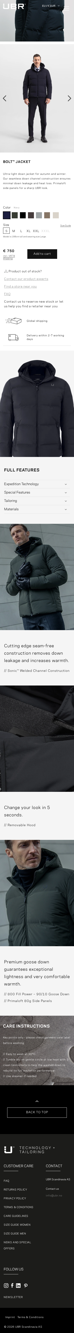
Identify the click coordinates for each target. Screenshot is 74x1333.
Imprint (10, 1317)
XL (29, 231)
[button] (63, 8)
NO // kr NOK (51, 26)
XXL (36, 231)
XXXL (44, 231)
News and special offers (17, 1245)
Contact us (52, 1189)
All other (48, 12)
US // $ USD (50, 45)
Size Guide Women (17, 1225)
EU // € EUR (49, 5)
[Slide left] (4, 98)
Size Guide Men (15, 1233)
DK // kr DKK (50, 16)
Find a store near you (20, 286)
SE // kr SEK (50, 30)
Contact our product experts (26, 279)
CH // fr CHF (50, 35)
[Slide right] (69, 98)
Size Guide (65, 226)
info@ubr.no (54, 1195)
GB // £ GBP (50, 40)
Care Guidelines (16, 1216)
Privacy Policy (15, 1198)
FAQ (7, 294)
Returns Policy (15, 1189)
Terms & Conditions (19, 1207)
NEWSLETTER (13, 1297)
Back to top (37, 1112)
